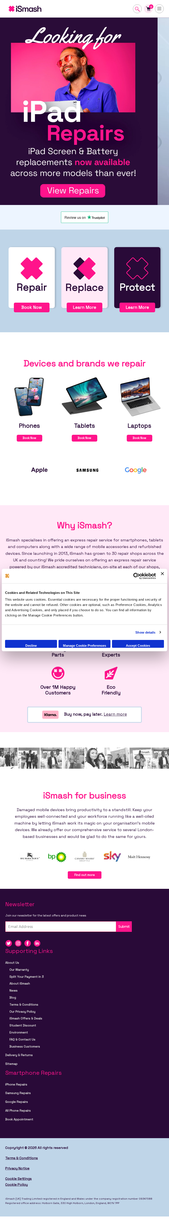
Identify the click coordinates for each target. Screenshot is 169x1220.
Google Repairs (16, 1102)
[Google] (136, 470)
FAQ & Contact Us (22, 1039)
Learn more (115, 714)
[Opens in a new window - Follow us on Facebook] (29, 943)
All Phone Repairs (18, 1110)
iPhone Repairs (16, 1084)
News (13, 990)
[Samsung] (87, 470)
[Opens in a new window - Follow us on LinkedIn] (38, 943)
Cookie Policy (16, 1184)
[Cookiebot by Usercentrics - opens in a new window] (136, 576)
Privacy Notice (17, 1168)
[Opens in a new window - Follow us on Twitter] (10, 943)
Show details (145, 632)
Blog (12, 997)
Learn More (84, 307)
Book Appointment (19, 1119)
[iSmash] (48, 9)
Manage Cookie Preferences (84, 645)
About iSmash (19, 983)
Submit (124, 927)
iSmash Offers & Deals (25, 1018)
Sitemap (11, 1064)
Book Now (31, 307)
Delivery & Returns (19, 1055)
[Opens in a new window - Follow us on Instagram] (19, 943)
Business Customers (24, 1046)
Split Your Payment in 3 (26, 977)
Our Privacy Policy (22, 1011)
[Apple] (39, 470)
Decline (31, 645)
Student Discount (22, 1025)
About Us (12, 963)
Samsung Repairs (18, 1093)
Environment (18, 1032)
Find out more (84, 875)
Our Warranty (19, 970)
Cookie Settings (18, 1178)
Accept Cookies (138, 645)
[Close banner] (162, 576)
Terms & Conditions (23, 1004)
